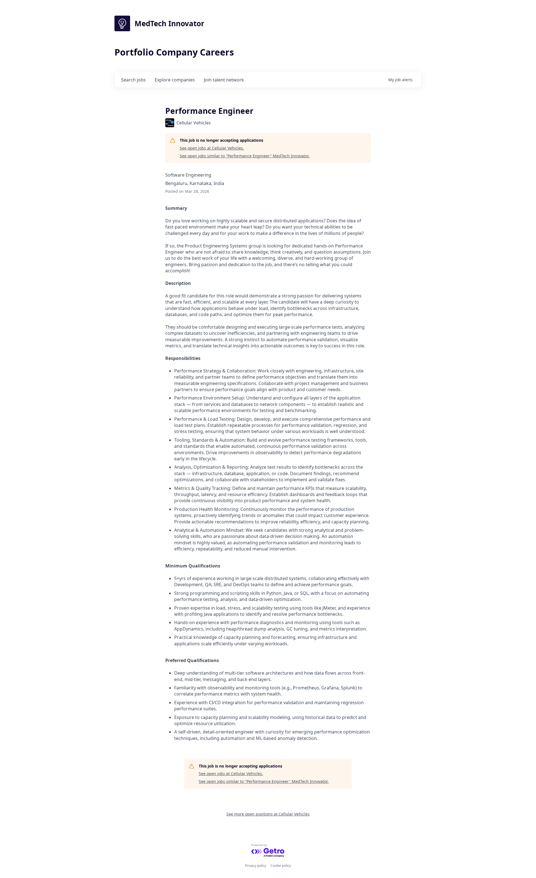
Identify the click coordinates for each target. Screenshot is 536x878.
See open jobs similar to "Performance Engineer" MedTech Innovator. (245, 155)
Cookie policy (281, 865)
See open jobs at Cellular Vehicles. (212, 148)
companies (175, 80)
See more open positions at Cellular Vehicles (268, 814)
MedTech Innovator (169, 23)
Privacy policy (255, 865)
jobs (133, 80)
